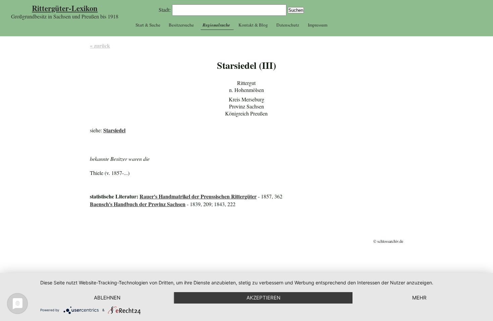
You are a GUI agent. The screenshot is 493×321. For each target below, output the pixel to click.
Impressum (317, 25)
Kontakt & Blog (253, 25)
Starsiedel (114, 130)
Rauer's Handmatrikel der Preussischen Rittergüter (198, 196)
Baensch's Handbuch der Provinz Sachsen (137, 204)
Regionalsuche (216, 25)
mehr (419, 297)
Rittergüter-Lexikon (65, 8)
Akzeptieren (263, 297)
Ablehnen (107, 297)
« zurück (100, 45)
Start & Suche (147, 25)
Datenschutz (287, 25)
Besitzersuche (181, 25)
